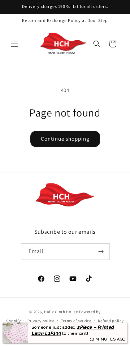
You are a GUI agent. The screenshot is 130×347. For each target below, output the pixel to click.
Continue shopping (65, 138)
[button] (14, 44)
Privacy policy (40, 320)
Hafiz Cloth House (61, 311)
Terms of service (76, 320)
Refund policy (111, 320)
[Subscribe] (101, 251)
